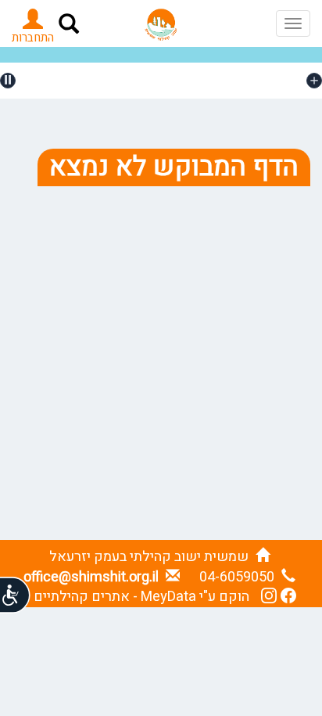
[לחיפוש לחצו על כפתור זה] (69, 26)
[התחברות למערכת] (33, 24)
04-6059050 (238, 577)
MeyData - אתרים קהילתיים (115, 596)
